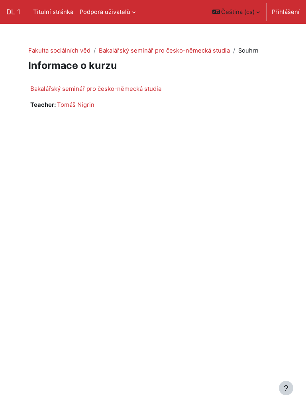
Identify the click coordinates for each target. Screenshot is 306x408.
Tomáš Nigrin (75, 104)
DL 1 (13, 12)
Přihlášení (286, 12)
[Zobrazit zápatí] (286, 388)
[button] (236, 12)
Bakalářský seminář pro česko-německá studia (164, 50)
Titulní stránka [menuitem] (53, 12)
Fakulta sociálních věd (59, 50)
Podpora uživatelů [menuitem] (105, 12)
